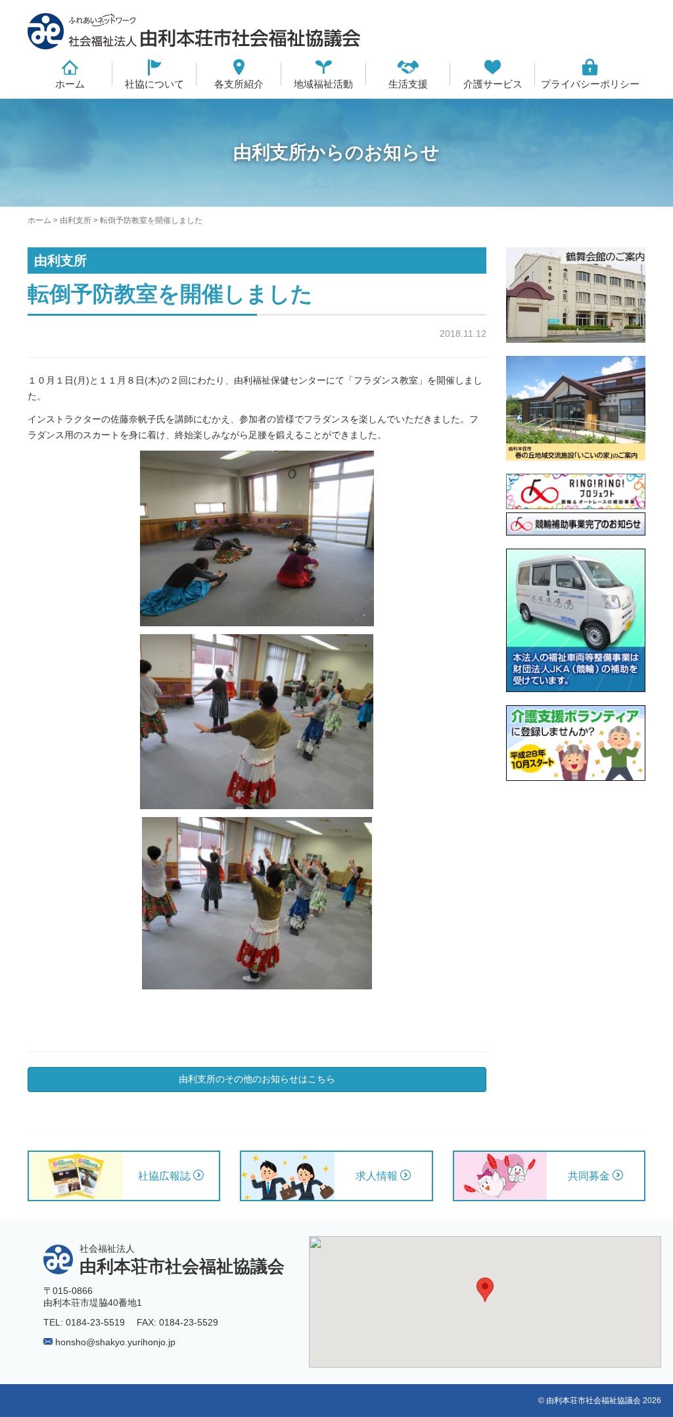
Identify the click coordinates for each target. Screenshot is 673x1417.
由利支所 (75, 220)
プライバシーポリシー (590, 83)
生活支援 (408, 83)
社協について (154, 83)
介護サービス (492, 83)
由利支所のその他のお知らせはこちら (257, 1079)
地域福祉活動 (323, 83)
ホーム (70, 83)
